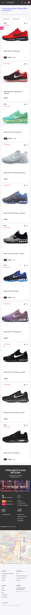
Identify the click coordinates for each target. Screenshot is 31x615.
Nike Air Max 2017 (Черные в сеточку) (14, 372)
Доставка (4, 575)
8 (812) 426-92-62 (11, 526)
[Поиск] (22, 2)
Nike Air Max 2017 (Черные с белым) (14, 412)
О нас (17, 573)
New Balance (4, 594)
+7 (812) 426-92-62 (20, 588)
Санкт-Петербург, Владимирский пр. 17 (15, 476)
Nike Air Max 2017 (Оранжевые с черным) (13, 92)
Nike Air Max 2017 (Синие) (11, 291)
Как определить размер (7, 573)
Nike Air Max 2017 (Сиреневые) (12, 332)
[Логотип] (5, 602)
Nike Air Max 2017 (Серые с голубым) (14, 213)
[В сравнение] (25, 23)
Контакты (18, 580)
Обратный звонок (20, 589)
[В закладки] (27, 23)
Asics (3, 592)
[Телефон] (25, 2)
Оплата (3, 578)
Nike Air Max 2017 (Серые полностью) (14, 173)
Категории (5, 19)
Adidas (3, 590)
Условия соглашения (21, 578)
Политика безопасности (21, 575)
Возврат (3, 580)
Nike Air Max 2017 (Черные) (11, 453)
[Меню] (2, 2)
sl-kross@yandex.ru (6, 514)
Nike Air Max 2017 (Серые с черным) (14, 253)
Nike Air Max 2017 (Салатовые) (12, 132)
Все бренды (4, 596)
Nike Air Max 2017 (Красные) (12, 51)
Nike (3, 588)
